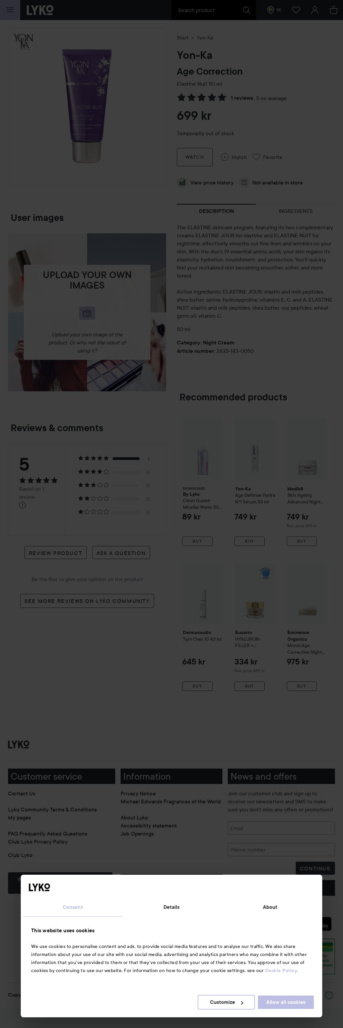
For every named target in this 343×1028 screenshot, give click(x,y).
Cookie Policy (281, 970)
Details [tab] (171, 907)
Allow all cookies (285, 1002)
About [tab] (270, 907)
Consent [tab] (73, 907)
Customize (222, 1002)
